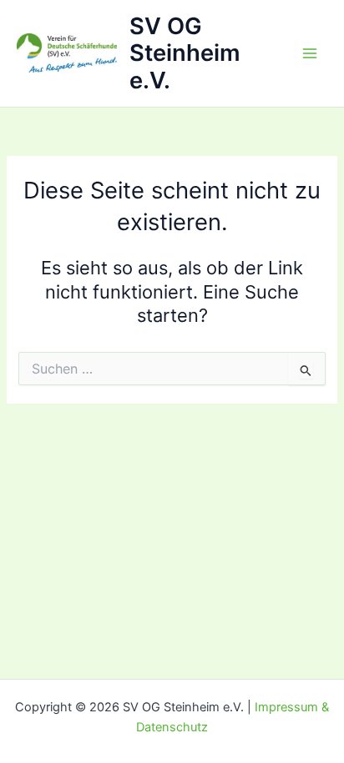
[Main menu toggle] (309, 53)
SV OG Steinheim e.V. (184, 53)
